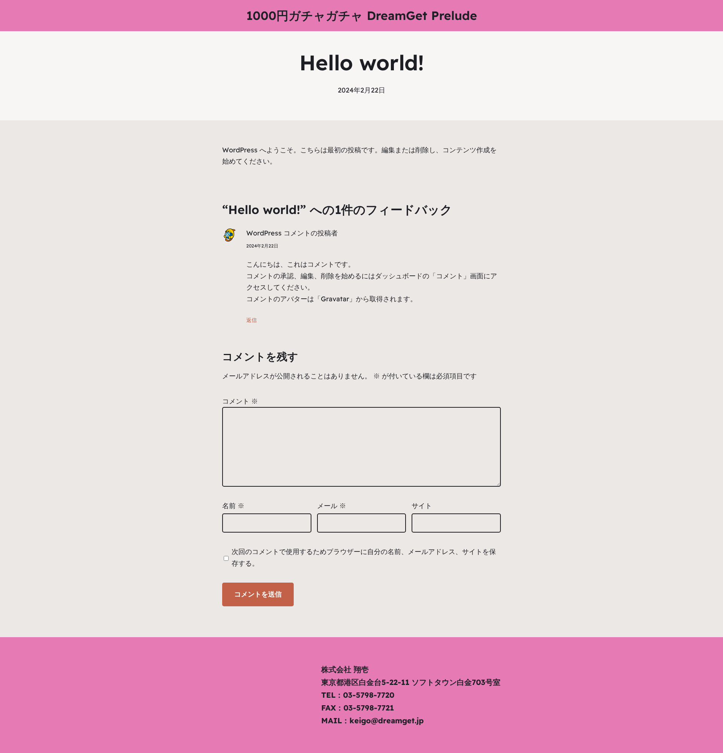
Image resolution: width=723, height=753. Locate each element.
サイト (422, 505)
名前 (233, 505)
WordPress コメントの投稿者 (292, 233)
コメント (240, 401)
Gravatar (335, 299)
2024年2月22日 (262, 246)
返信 (251, 320)
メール (331, 505)
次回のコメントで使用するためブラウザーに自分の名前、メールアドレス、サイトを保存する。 (364, 557)
